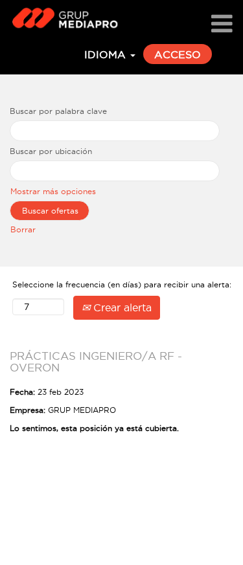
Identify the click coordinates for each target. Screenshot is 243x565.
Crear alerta (121, 307)
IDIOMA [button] (106, 54)
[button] (221, 24)
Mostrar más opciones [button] (53, 191)
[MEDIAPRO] (61, 17)
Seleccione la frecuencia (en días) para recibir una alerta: (121, 284)
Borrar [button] (23, 229)
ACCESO (177, 54)
